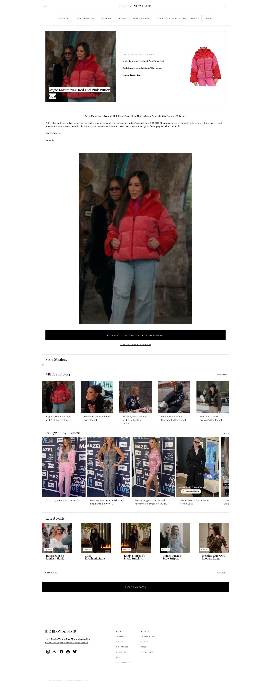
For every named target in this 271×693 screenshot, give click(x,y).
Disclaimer (121, 652)
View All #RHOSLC (223, 374)
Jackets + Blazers (141, 18)
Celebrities (121, 636)
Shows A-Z (146, 631)
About (119, 657)
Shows (209, 18)
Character (106, 18)
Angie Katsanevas (85, 18)
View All (226, 433)
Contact (120, 642)
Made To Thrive (84, 680)
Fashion (122, 18)
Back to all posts (135, 587)
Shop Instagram (123, 663)
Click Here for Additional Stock (135, 344)
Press (143, 647)
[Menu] (45, 6)
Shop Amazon (122, 647)
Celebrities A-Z (148, 636)
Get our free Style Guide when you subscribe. (66, 642)
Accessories (63, 18)
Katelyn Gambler (72, 680)
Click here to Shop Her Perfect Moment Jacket (135, 335)
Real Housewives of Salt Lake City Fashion (178, 18)
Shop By (144, 642)
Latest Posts (147, 652)
